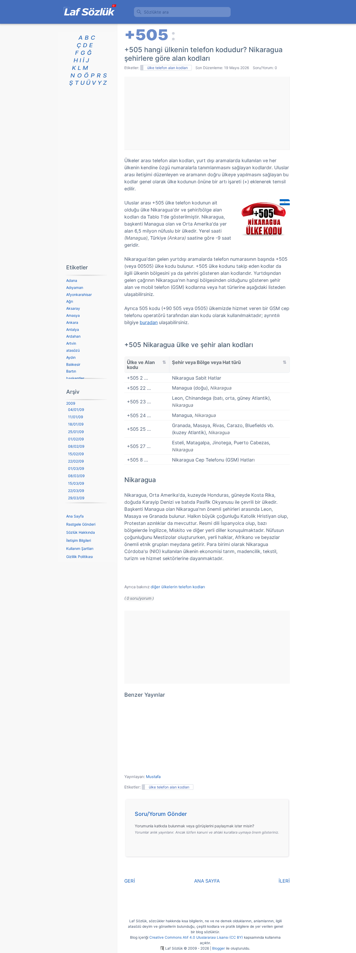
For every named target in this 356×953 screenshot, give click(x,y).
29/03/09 (76, 498)
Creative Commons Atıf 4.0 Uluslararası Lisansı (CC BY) (196, 937)
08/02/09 (76, 446)
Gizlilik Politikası (79, 556)
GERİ (129, 881)
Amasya (73, 315)
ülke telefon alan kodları (167, 67)
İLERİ (284, 881)
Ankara (72, 322)
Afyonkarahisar (79, 294)
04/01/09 (76, 409)
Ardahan (73, 336)
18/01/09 (76, 424)
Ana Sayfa (75, 516)
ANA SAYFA (207, 881)
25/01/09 (76, 431)
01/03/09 (76, 468)
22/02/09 (76, 461)
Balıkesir (73, 364)
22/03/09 (76, 490)
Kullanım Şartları (79, 548)
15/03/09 (76, 483)
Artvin (71, 343)
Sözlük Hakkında (80, 532)
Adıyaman (74, 287)
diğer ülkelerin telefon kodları (178, 586)
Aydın (71, 357)
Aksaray (73, 308)
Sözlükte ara (156, 12)
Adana (71, 280)
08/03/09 (76, 476)
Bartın (71, 371)
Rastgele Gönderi (80, 524)
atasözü (73, 350)
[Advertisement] (207, 113)
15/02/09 (76, 454)
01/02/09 (76, 439)
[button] (209, 815)
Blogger (218, 948)
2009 (70, 403)
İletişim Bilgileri (78, 540)
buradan (149, 322)
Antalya (72, 329)
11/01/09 (75, 417)
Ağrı (69, 301)
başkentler (75, 378)
